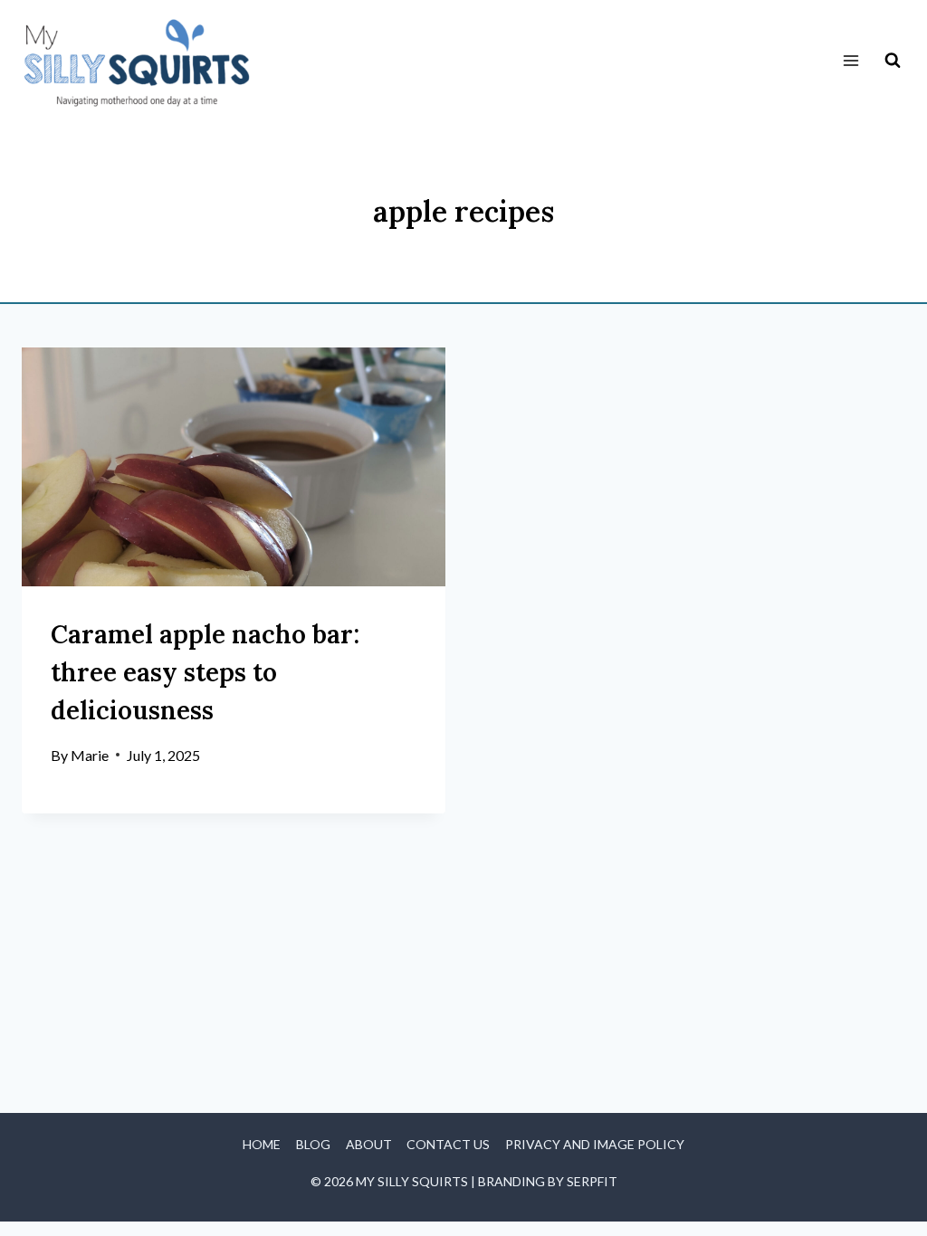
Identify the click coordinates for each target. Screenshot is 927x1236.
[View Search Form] (892, 60)
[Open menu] (850, 61)
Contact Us (448, 1144)
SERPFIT (592, 1181)
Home (262, 1144)
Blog (313, 1144)
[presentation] (233, 466)
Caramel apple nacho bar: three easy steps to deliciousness (205, 672)
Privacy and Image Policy (594, 1144)
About (369, 1144)
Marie (90, 755)
